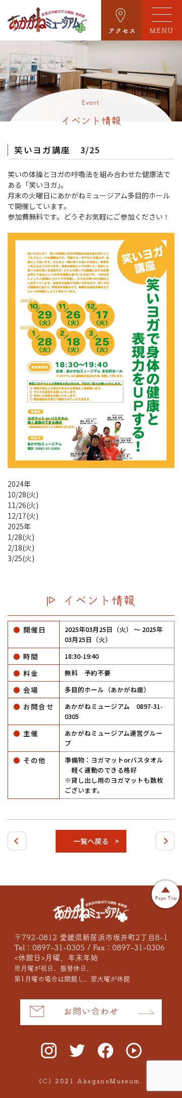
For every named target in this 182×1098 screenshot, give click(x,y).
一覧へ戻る (91, 841)
